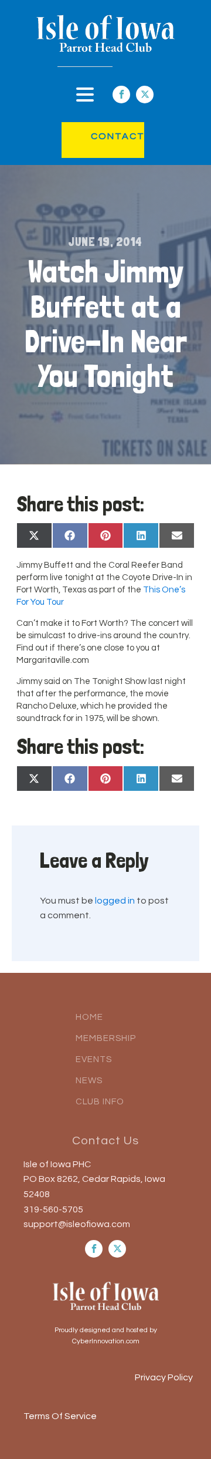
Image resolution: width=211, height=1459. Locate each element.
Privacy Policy (164, 1377)
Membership (106, 1038)
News (89, 1080)
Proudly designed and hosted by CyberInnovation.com (106, 1335)
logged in (115, 900)
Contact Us (105, 1141)
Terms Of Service (60, 1416)
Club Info (100, 1101)
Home (89, 1017)
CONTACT (106, 136)
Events (94, 1059)
